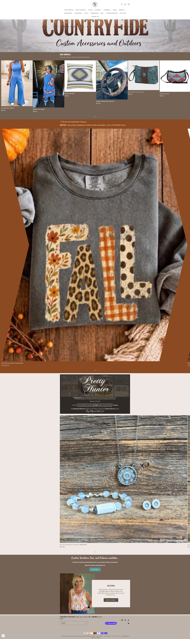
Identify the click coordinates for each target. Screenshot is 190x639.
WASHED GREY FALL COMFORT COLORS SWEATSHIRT (12, 363)
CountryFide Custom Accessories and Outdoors (75, 636)
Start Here (95, 569)
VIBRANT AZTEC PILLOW (69, 93)
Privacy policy (107, 636)
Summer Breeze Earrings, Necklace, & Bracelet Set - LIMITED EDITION (73, 544)
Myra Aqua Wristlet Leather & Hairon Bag (135, 92)
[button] (81, 10)
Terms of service (116, 636)
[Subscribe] (86, 623)
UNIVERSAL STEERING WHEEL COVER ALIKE (105, 101)
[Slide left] (91, 116)
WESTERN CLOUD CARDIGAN (39, 109)
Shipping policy (125, 636)
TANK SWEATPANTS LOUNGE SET (7, 108)
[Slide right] (98, 116)
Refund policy (100, 636)
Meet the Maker (111, 600)
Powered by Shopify (90, 636)
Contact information (95, 637)
